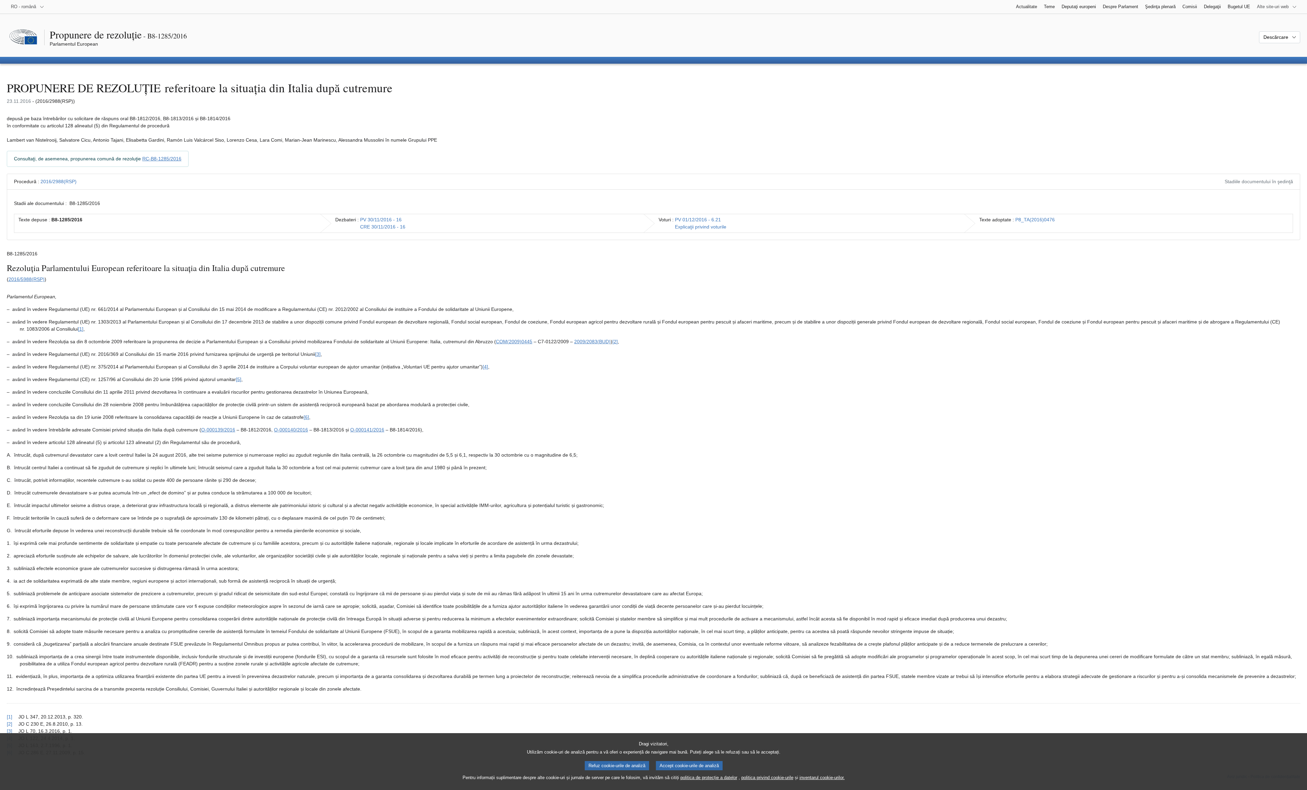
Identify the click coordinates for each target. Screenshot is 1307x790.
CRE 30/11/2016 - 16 (382, 227)
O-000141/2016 (367, 429)
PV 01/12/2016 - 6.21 (698, 219)
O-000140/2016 (291, 429)
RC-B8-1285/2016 (161, 158)
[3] (318, 354)
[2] (615, 341)
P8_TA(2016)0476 (1035, 219)
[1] (80, 329)
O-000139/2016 (218, 429)
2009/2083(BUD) (592, 341)
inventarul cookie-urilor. (822, 777)
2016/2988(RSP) (59, 181)
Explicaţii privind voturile (700, 227)
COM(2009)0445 (514, 341)
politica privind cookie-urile (767, 777)
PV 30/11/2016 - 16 (381, 219)
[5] (238, 379)
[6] (306, 417)
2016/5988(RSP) (27, 279)
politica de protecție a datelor (708, 777)
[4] (485, 366)
